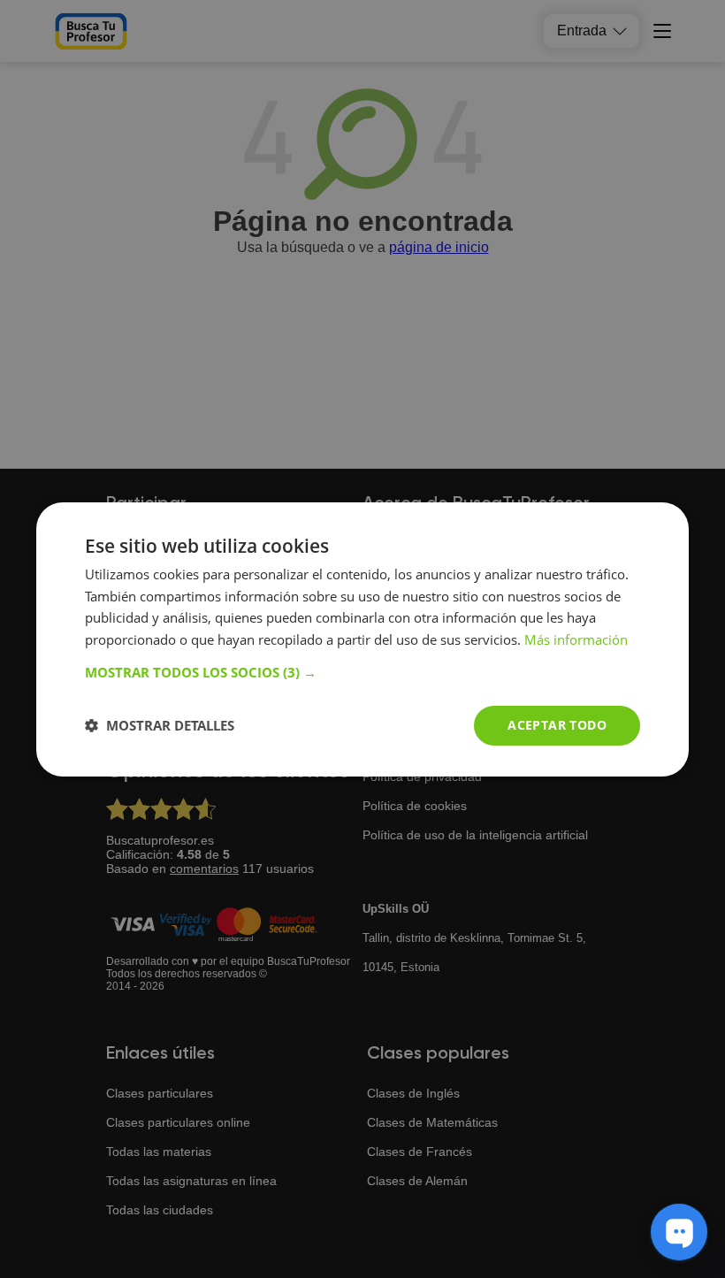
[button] (362, 672)
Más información (576, 639)
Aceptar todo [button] (557, 724)
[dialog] (362, 638)
